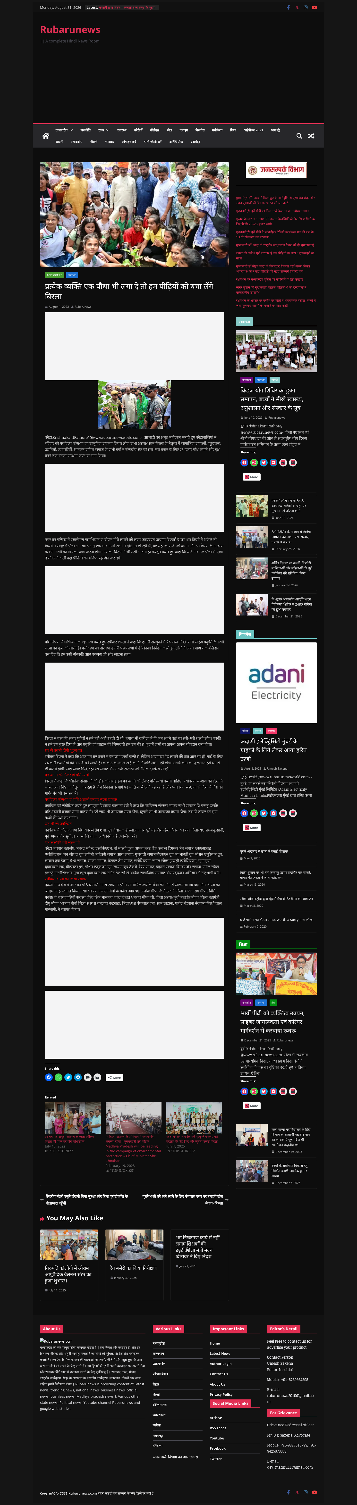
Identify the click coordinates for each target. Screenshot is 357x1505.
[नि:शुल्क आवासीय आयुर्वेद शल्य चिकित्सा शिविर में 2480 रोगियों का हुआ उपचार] (252, 608)
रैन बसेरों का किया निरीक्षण (133, 1268)
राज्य (101, 130)
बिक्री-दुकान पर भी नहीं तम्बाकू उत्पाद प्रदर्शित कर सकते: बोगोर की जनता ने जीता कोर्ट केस (275, 875)
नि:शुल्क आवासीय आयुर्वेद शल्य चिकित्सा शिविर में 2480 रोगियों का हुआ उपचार (292, 604)
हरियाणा (157, 1445)
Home (215, 1343)
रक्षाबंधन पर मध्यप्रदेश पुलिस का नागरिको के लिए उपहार (269, 279)
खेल (169, 130)
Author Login (221, 1363)
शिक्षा (233, 130)
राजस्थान (72, 275)
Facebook (218, 1448)
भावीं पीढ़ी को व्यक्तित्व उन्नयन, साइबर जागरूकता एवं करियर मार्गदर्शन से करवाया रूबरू (272, 1021)
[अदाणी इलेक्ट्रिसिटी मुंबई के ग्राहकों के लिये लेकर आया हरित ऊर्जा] (276, 682)
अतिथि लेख (176, 141)
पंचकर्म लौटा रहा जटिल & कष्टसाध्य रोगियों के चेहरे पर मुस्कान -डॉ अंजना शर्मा (289, 505)
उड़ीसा (157, 1425)
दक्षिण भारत (160, 1404)
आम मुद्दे (275, 130)
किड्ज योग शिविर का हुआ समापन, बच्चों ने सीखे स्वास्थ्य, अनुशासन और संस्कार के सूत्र (271, 399)
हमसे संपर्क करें (153, 141)
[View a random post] (311, 136)
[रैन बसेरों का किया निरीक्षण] (134, 1233)
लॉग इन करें (129, 141)
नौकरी (93, 141)
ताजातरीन (62, 130)
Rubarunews (70, 29)
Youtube (217, 1438)
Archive (216, 1417)
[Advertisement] (178, 87)
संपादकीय (76, 141)
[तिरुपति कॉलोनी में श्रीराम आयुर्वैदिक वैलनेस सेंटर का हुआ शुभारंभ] (69, 1233)
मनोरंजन (217, 130)
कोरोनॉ (138, 130)
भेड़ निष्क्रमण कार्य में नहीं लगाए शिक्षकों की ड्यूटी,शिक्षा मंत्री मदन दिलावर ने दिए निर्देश (198, 1247)
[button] (70, 130)
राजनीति (86, 130)
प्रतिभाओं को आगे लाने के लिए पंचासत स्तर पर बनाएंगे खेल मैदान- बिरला (183, 1200)
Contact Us (219, 1374)
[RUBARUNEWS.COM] (56, 1341)
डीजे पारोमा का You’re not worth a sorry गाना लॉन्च (276, 919)
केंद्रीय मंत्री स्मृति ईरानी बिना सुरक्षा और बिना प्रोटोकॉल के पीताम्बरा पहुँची (87, 1200)
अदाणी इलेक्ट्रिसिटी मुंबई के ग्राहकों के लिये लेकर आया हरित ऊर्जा (273, 750)
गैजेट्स (245, 730)
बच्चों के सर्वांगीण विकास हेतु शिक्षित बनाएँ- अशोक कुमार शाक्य (289, 1170)
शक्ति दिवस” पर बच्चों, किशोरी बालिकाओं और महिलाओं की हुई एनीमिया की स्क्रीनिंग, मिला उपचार (292, 571)
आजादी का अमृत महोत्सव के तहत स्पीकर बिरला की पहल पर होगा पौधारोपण (69, 1139)
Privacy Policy (221, 1394)
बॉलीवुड (154, 130)
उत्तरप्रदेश (159, 1363)
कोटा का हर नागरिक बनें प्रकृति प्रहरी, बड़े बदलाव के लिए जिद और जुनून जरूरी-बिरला (192, 1139)
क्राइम (184, 130)
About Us (217, 1384)
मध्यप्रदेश (159, 1343)
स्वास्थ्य (122, 130)
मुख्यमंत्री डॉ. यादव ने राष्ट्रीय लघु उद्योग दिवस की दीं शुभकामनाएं (275, 245)
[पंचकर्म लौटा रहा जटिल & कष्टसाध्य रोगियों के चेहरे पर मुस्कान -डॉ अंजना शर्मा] (252, 509)
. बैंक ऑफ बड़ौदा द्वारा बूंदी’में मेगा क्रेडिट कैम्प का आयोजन (276, 898)
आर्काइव (195, 141)
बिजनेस (200, 130)
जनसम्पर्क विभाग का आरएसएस (175, 1457)
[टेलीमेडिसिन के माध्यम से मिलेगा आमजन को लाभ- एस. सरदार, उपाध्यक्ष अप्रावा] (252, 540)
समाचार (109, 141)
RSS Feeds (218, 1428)
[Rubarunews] (46, 136)
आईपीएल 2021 (253, 130)
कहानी (59, 141)
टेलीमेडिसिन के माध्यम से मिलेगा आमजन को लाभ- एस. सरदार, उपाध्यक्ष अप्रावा (291, 536)
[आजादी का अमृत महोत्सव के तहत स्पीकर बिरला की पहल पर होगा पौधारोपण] (73, 1118)
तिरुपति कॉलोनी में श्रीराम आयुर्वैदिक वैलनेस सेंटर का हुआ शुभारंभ (68, 1274)
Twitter (216, 1458)
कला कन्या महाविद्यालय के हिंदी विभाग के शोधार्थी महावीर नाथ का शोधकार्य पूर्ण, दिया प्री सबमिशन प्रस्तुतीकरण (291, 1137)
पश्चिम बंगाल (160, 1374)
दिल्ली (156, 1394)
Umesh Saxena (277, 768)
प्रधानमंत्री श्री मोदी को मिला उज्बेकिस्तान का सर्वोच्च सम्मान (272, 210)
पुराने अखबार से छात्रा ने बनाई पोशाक (264, 851)
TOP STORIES (54, 275)
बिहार (156, 1384)
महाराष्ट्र (271, 730)
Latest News (220, 1353)
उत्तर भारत (159, 1415)
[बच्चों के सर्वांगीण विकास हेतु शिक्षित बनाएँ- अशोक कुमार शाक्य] (252, 1174)
